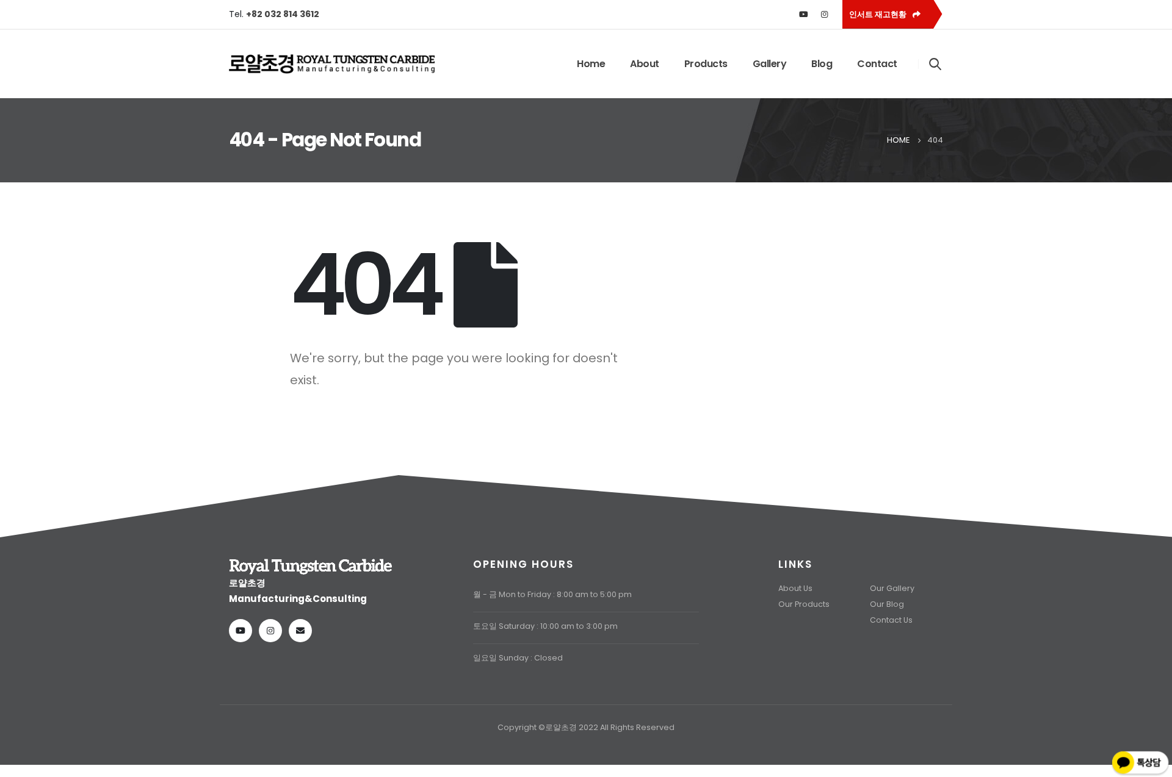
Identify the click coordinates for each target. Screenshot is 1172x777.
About (644, 64)
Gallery (770, 64)
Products (706, 64)
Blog (821, 64)
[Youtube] (803, 14)
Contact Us (891, 620)
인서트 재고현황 (878, 14)
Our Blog (887, 604)
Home (591, 64)
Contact (877, 64)
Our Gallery (892, 588)
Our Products (804, 604)
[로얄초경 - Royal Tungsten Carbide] (332, 64)
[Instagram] (824, 14)
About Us (795, 588)
